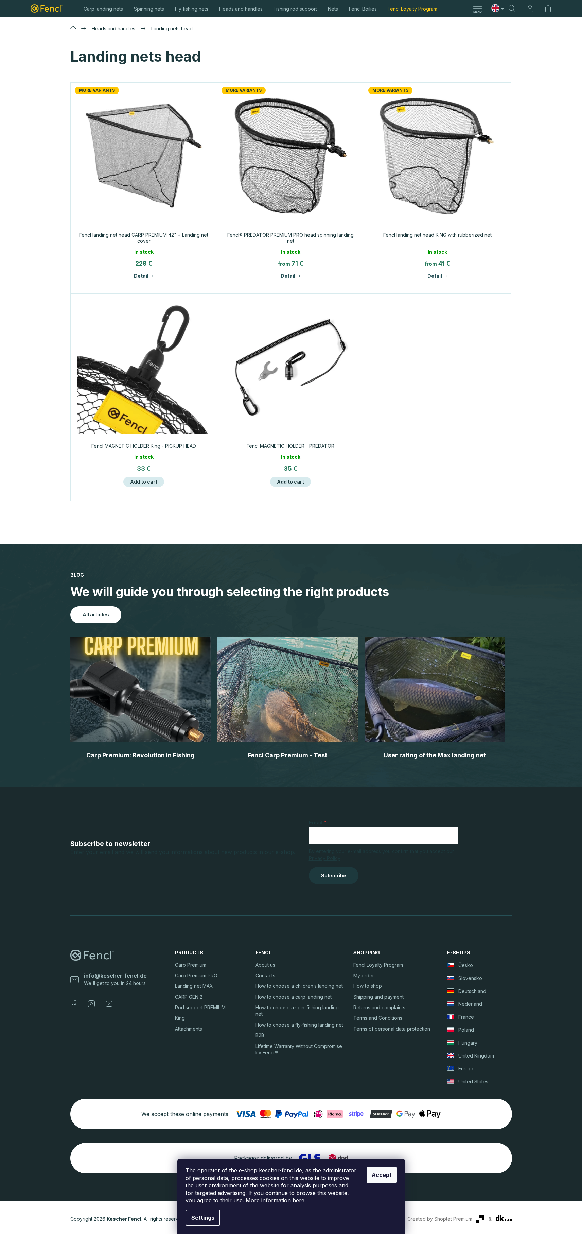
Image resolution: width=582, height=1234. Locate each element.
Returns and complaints (379, 1007)
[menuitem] (103, 8)
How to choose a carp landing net (293, 997)
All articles (96, 615)
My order (363, 975)
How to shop (367, 986)
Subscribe (333, 875)
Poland (466, 1030)
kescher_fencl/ (91, 1003)
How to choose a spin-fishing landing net (297, 1010)
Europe (466, 1068)
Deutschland (472, 991)
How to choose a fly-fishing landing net (299, 1025)
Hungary (467, 1043)
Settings (202, 1217)
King (180, 1018)
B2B (259, 1035)
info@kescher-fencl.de (115, 975)
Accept (382, 1174)
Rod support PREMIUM (200, 1007)
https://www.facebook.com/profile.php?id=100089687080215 (73, 1003)
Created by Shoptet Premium (439, 1219)
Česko (465, 965)
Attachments (188, 1029)
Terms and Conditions (377, 1018)
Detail (141, 276)
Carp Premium (190, 965)
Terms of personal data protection (391, 1029)
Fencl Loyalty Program (378, 965)
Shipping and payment (378, 997)
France (466, 1017)
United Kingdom (476, 1056)
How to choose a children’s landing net (299, 986)
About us (265, 965)
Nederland (470, 1004)
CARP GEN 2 (188, 997)
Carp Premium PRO (196, 975)
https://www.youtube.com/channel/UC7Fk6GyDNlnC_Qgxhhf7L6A (109, 1003)
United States (473, 1081)
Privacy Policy (324, 858)
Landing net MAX (194, 986)
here (298, 1200)
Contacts (265, 975)
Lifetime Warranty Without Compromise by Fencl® (298, 1049)
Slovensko (470, 978)
